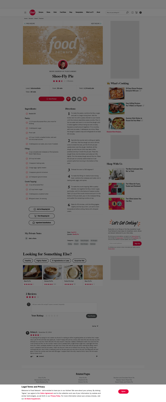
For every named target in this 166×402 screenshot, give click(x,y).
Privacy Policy (55, 396)
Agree (123, 391)
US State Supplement (32, 399)
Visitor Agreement (46, 393)
